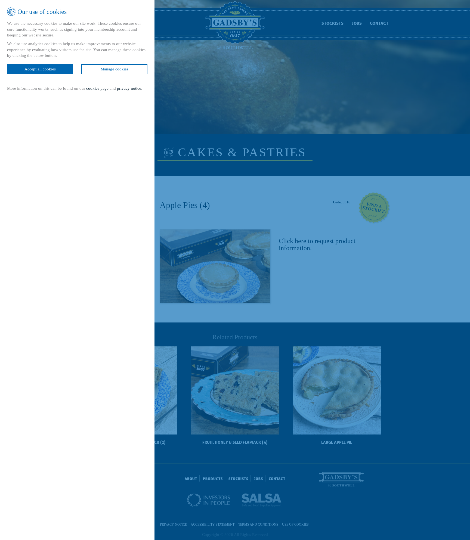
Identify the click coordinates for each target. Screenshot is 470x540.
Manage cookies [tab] (114, 69)
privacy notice (129, 88)
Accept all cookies (40, 69)
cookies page (97, 88)
